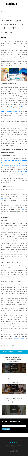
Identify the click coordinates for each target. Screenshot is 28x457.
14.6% (12, 209)
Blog (2, 12)
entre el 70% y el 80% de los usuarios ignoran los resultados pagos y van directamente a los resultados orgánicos (14, 163)
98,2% (20, 107)
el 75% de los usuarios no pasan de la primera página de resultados (14, 174)
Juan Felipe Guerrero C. (7, 35)
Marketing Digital (8, 345)
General (15, 345)
